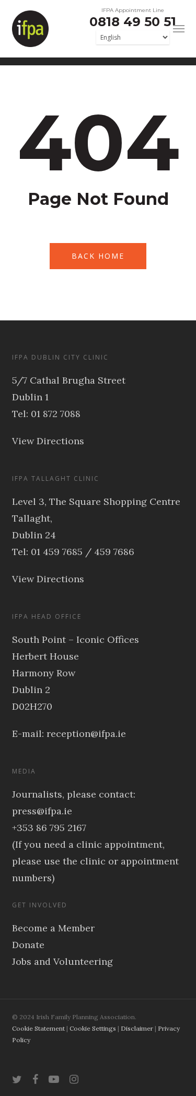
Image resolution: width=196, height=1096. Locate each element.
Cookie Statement (38, 1028)
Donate (28, 945)
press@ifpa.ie (42, 811)
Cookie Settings (93, 1028)
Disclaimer (137, 1028)
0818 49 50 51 (132, 21)
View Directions (48, 441)
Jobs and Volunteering (62, 961)
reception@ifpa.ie (86, 734)
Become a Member (53, 928)
